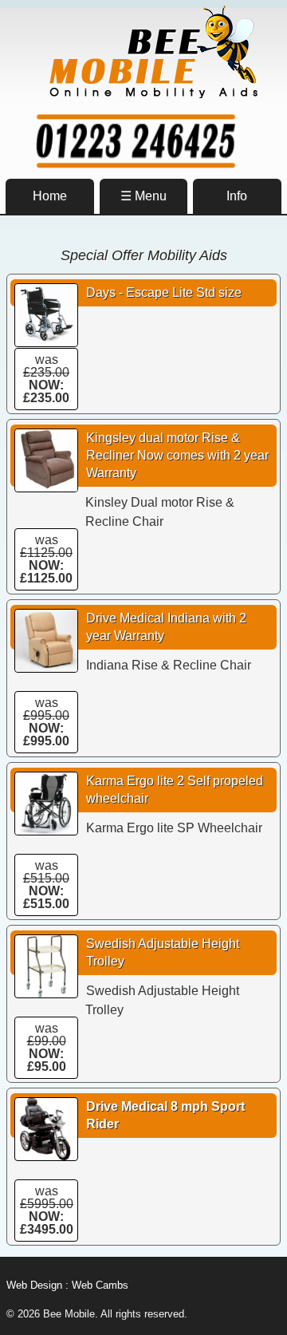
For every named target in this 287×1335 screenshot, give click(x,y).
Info (236, 196)
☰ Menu (143, 196)
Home (50, 196)
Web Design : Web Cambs (67, 1285)
